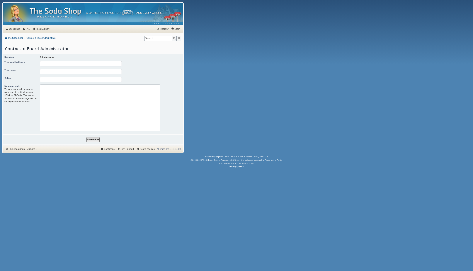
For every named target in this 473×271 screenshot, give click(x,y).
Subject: (8, 78)
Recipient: (9, 57)
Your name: (10, 70)
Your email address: (14, 62)
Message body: (12, 86)
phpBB (219, 157)
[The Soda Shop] (55, 13)
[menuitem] (165, 23)
